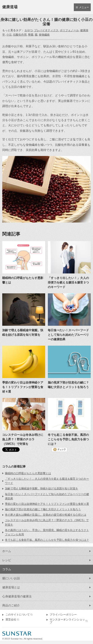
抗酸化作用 (20, 34)
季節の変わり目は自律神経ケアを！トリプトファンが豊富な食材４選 (47, 503)
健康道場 (10, 7)
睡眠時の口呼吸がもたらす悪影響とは (28, 473)
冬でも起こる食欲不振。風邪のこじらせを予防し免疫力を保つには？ (47, 539)
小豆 (9, 34)
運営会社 (10, 619)
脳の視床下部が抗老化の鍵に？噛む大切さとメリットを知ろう (43, 509)
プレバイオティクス (46, 30)
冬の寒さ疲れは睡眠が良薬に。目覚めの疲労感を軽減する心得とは (45, 514)
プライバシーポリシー (63, 614)
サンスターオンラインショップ (67, 621)
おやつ (29, 30)
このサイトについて (17, 614)
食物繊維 (44, 34)
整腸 (30, 34)
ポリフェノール (69, 30)
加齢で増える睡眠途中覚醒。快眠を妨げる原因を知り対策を (41, 488)
